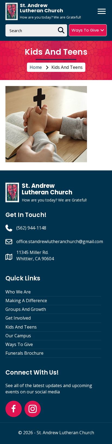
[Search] (61, 30)
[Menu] (101, 11)
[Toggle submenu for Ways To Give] (102, 30)
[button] (13, 409)
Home (36, 67)
